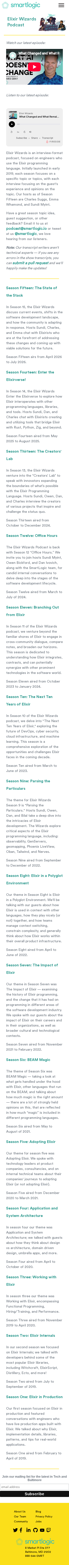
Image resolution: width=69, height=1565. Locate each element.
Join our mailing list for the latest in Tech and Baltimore (34, 1478)
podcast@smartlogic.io (26, 229)
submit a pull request (30, 263)
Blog (38, 1511)
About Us (19, 1511)
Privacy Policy (43, 1516)
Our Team (20, 1516)
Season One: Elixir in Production (34, 1397)
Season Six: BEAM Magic (28, 1060)
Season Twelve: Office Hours (31, 536)
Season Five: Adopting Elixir (31, 1142)
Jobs (38, 1521)
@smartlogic (26, 234)
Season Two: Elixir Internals (30, 1336)
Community (21, 1521)
